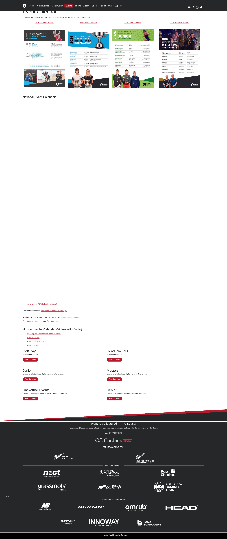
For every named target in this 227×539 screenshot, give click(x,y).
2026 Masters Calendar (179, 23)
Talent (78, 6)
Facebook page (53, 321)
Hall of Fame (106, 6)
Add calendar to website (71, 317)
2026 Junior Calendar (132, 23)
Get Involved (43, 6)
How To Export (33, 345)
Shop (94, 6)
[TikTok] (201, 7)
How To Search (33, 338)
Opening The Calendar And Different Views (44, 334)
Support (118, 6)
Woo (110, 535)
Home (31, 6)
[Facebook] (193, 7)
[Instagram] (197, 7)
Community (57, 6)
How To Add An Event (35, 342)
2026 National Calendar (44, 23)
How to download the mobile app (54, 311)
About (86, 6)
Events (68, 6)
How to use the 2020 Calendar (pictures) (41, 304)
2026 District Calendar (88, 23)
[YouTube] (189, 7)
